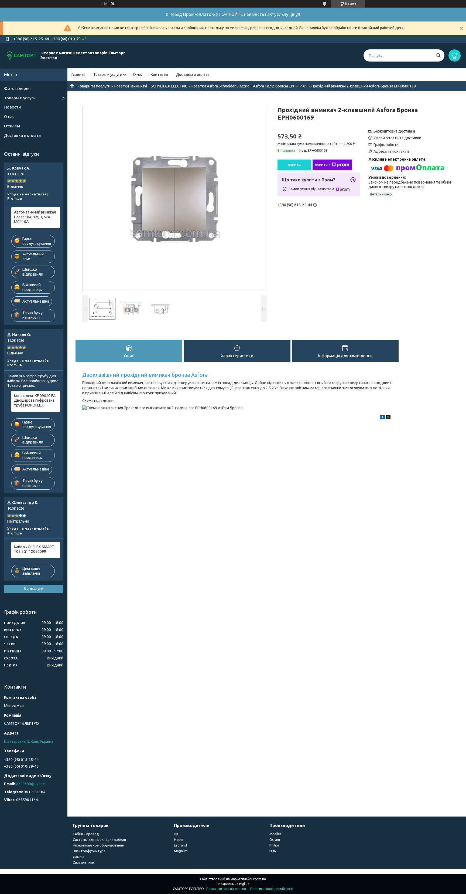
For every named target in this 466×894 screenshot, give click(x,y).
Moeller (275, 834)
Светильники (83, 862)
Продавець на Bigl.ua (233, 884)
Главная (78, 74)
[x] (388, 418)
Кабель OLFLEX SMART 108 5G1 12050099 (34, 549)
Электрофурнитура (89, 851)
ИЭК (272, 851)
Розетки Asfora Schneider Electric (220, 86)
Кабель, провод (86, 834)
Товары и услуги (107, 74)
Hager (179, 839)
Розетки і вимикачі (130, 86)
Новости (12, 107)
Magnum (181, 851)
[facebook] (382, 418)
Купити (294, 165)
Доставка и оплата (193, 74)
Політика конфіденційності (271, 888)
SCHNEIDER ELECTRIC (169, 86)
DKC (177, 834)
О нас (138, 74)
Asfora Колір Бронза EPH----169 (280, 86)
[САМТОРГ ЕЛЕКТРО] (21, 55)
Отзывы (12, 126)
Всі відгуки (33, 588)
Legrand (180, 845)
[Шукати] (438, 55)
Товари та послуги (94, 86)
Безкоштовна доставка (394, 131)
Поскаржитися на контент (227, 888)
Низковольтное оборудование (98, 845)
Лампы (78, 857)
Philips (274, 845)
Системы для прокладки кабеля (99, 839)
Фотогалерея (17, 88)
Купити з (322, 165)
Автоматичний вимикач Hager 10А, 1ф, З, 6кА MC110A (35, 217)
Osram (274, 839)
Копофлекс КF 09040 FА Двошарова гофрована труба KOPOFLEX (35, 400)
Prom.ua (259, 879)
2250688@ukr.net (31, 784)
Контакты (159, 74)
